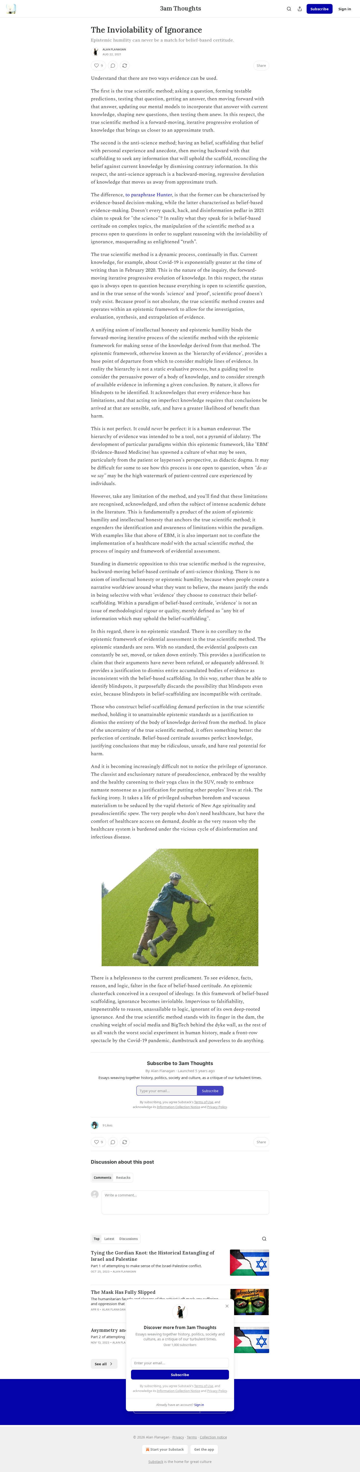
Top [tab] (96, 1239)
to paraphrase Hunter (148, 194)
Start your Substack (167, 1449)
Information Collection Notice (178, 1391)
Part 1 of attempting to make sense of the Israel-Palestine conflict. (146, 1265)
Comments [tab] (102, 1177)
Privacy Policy (217, 1391)
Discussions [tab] (128, 1239)
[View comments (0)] (113, 65)
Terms (192, 1437)
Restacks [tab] (123, 1177)
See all (101, 1363)
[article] (180, 1265)
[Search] (289, 9)
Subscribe (320, 8)
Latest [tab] (109, 1239)
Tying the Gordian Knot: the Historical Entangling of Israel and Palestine (152, 1256)
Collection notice (213, 1437)
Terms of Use (203, 1386)
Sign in (344, 8)
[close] (227, 1306)
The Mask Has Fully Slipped (123, 1292)
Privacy (178, 1437)
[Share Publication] (300, 9)
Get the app (204, 1449)
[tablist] (112, 1177)
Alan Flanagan (114, 49)
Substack (155, 1461)
